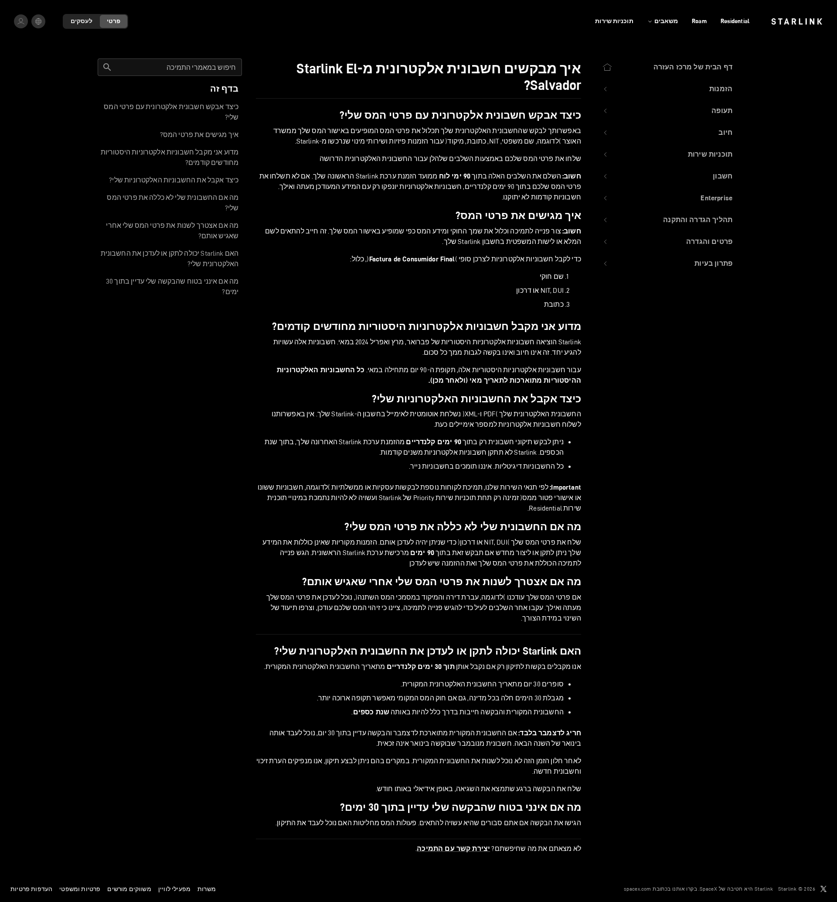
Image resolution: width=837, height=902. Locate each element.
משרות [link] (206, 888)
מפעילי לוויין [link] (174, 888)
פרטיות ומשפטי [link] (79, 888)
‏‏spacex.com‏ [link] (637, 889)
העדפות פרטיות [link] (31, 888)
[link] (796, 21)
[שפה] (38, 21)
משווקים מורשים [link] (129, 888)
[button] (667, 89)
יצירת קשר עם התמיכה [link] (453, 848)
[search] (107, 67)
